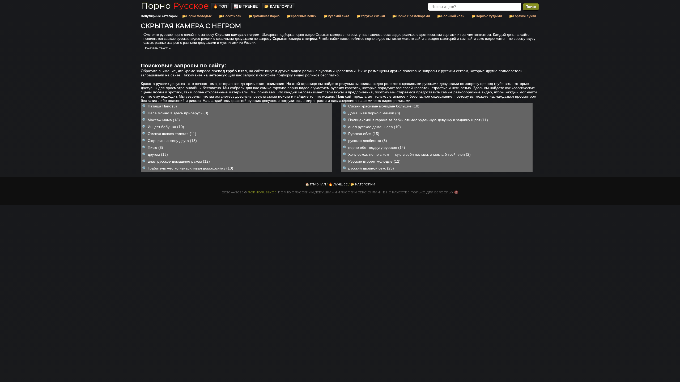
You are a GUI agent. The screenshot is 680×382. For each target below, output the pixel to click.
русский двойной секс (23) (371, 168)
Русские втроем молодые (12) (374, 161)
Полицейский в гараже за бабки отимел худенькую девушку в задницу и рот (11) (418, 120)
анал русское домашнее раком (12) (179, 161)
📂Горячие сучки (522, 16)
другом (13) (158, 154)
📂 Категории (278, 6)
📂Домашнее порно (264, 16)
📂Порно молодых (197, 16)
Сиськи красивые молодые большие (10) (383, 106)
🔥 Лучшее (338, 184)
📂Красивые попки (301, 16)
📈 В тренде (245, 6)
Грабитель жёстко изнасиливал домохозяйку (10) (190, 168)
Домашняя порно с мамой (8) (374, 113)
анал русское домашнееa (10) (374, 127)
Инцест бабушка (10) (166, 127)
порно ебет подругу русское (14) (376, 147)
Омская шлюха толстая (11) (172, 134)
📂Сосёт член (230, 16)
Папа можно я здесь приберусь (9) (178, 113)
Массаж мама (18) (164, 120)
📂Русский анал (336, 16)
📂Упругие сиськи (371, 16)
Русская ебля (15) (363, 134)
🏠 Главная (315, 184)
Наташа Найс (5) (162, 106)
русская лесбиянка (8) (367, 140)
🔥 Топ (220, 6)
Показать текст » (157, 48)
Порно (175, 6)
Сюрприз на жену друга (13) (172, 140)
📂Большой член (450, 16)
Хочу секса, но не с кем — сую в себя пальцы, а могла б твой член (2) (409, 154)
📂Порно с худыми (487, 16)
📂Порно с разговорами (411, 16)
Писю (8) (155, 147)
